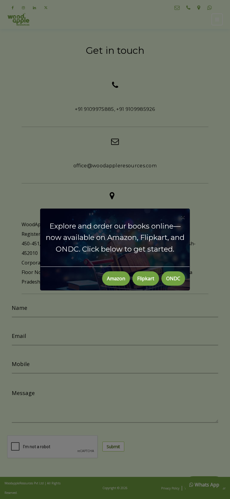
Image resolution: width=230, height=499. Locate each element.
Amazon (116, 278)
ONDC (173, 278)
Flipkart (145, 278)
